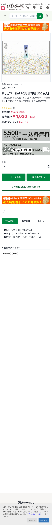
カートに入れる (13, 177)
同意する (43, 520)
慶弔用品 (6, 253)
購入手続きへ (38, 177)
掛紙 (15, 253)
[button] (26, 28)
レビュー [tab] (42, 221)
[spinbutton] (26, 166)
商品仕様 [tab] (26, 221)
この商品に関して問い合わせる (26, 186)
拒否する (32, 520)
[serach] (40, 16)
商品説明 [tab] (9, 221)
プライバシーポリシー (35, 514)
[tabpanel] (26, 233)
